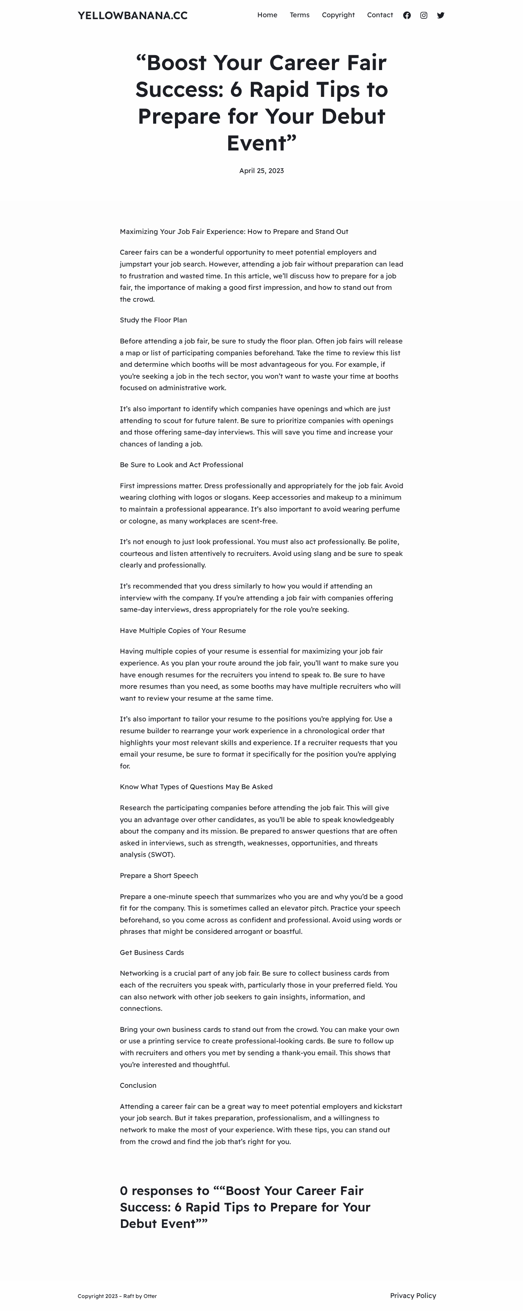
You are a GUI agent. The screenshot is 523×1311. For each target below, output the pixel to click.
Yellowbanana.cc (133, 15)
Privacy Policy (413, 1295)
